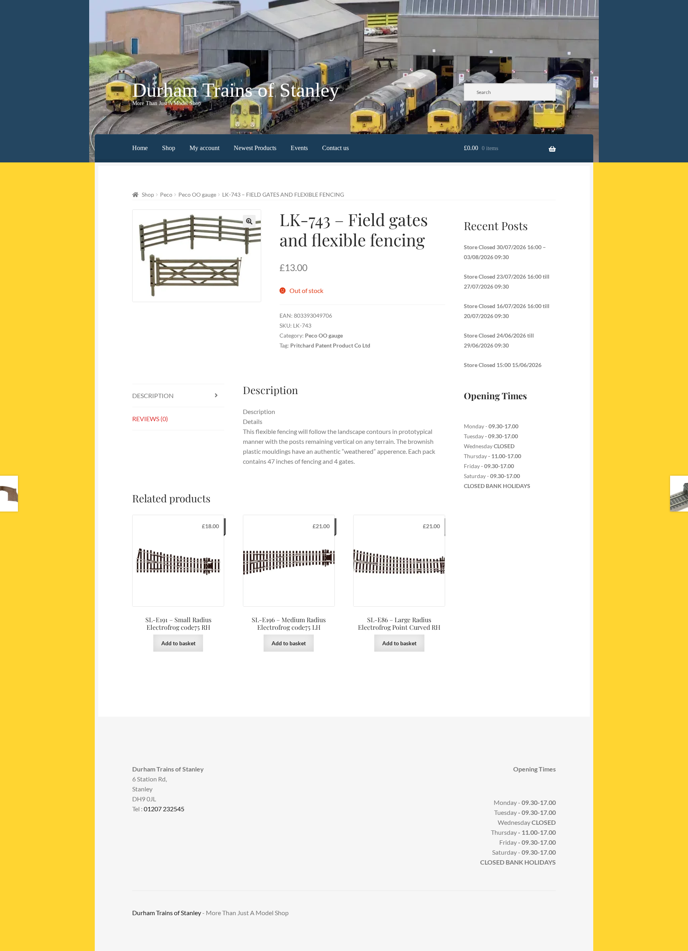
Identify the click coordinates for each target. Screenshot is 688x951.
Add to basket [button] (178, 643)
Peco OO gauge (197, 194)
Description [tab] (153, 395)
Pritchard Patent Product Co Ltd (330, 345)
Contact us (335, 148)
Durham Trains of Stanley (235, 90)
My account (204, 148)
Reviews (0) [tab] (150, 418)
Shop (168, 148)
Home (140, 148)
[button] (249, 221)
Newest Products (255, 148)
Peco (166, 194)
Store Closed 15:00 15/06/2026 (502, 364)
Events (299, 148)
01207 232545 (164, 808)
